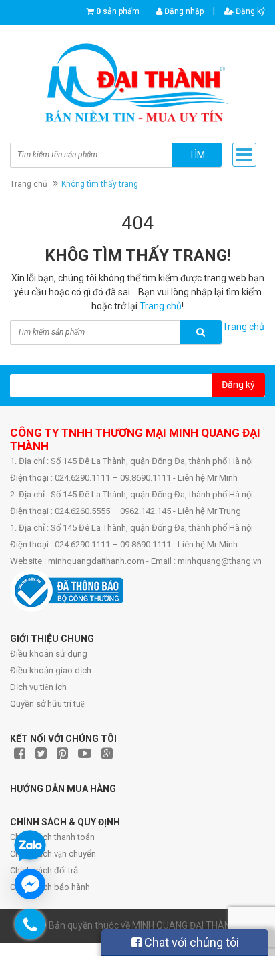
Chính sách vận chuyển (53, 854)
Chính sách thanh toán (52, 837)
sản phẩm (118, 11)
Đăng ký (249, 11)
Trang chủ (28, 184)
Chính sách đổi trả (44, 870)
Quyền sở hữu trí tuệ (47, 704)
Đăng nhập (183, 11)
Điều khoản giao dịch (50, 670)
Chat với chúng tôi (190, 942)
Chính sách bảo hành (50, 887)
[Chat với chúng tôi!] (30, 884)
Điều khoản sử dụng (48, 654)
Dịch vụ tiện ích (38, 687)
